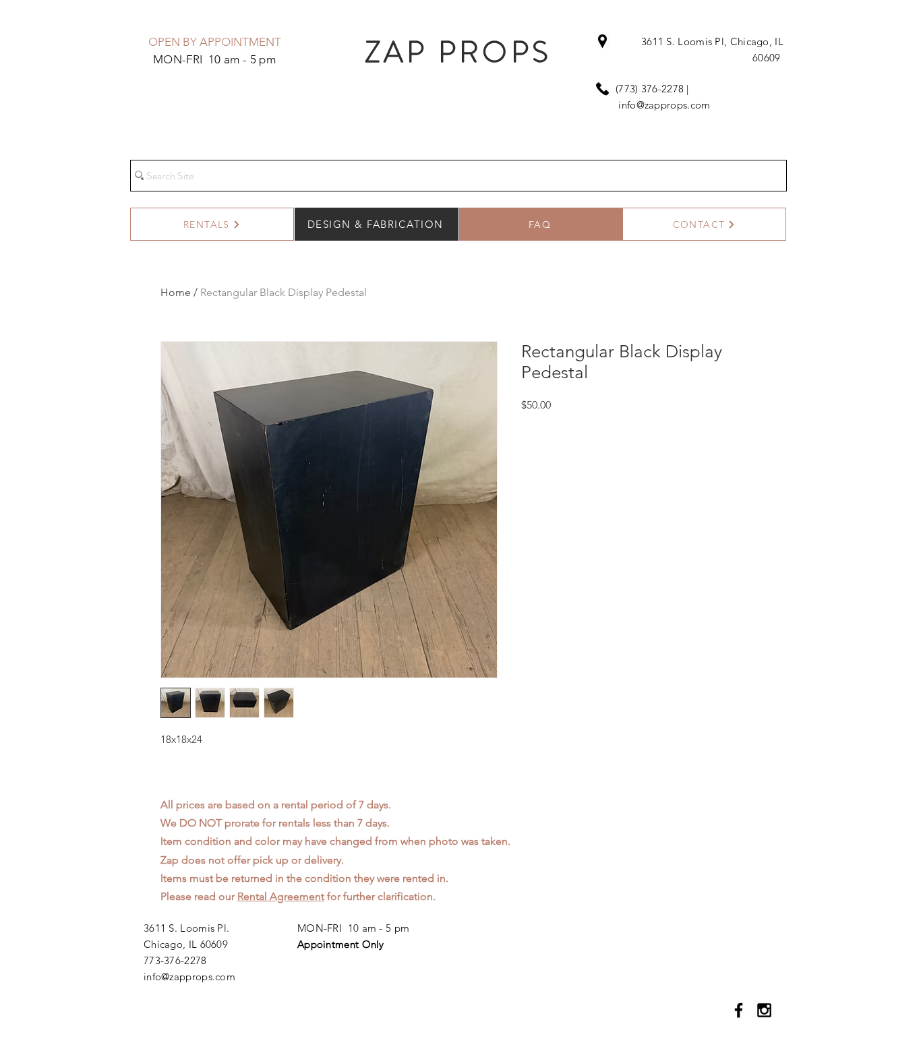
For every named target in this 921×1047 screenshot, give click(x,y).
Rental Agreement (280, 896)
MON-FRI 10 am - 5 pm (353, 928)
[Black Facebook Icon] (738, 1010)
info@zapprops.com (664, 104)
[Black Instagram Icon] (764, 1010)
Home (175, 292)
